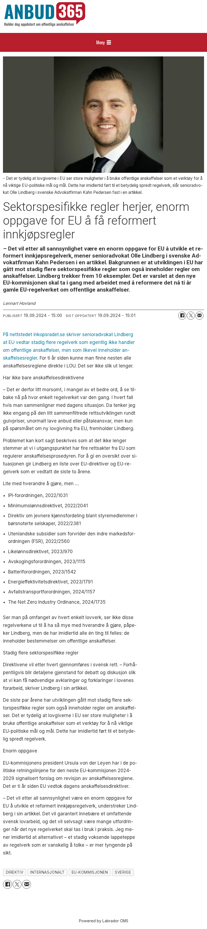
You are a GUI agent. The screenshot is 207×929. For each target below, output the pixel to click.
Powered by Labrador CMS (103, 920)
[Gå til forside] (44, 14)
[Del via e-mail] (199, 316)
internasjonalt (47, 872)
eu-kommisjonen (90, 872)
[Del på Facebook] (182, 316)
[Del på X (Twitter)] (191, 316)
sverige (123, 872)
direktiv (14, 872)
